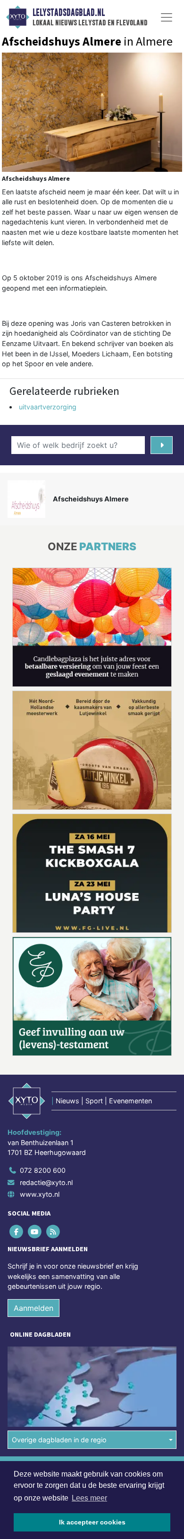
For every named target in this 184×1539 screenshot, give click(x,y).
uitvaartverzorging (47, 407)
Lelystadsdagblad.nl (69, 12)
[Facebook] (17, 1232)
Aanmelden (33, 1308)
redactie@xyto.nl (46, 1182)
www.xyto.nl (39, 1194)
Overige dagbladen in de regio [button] (59, 1440)
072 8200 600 (43, 1170)
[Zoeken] (162, 445)
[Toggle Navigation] (166, 17)
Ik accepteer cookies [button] (92, 1522)
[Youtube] (35, 1232)
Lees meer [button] (89, 1498)
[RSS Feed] (53, 1232)
